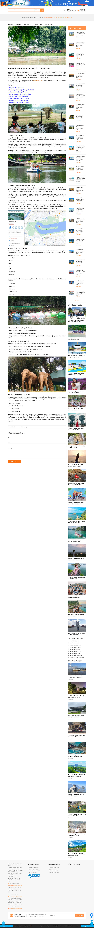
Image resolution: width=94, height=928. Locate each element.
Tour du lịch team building (75, 651)
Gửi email (80, 915)
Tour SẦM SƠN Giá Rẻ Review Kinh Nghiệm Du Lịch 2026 (80, 262)
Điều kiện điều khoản (33, 867)
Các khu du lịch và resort (75, 645)
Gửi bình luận (14, 461)
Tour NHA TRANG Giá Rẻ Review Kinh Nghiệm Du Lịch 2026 (80, 220)
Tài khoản (69, 9)
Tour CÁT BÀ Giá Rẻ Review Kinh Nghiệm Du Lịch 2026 (80, 168)
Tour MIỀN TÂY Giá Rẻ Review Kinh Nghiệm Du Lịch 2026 (80, 86)
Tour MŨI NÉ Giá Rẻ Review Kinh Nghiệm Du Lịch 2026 (80, 210)
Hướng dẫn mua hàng (54, 872)
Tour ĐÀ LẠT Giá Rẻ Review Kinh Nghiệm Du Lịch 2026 (80, 117)
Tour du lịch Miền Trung (75, 653)
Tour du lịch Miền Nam (75, 649)
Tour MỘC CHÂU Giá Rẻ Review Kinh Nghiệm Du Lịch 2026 (80, 34)
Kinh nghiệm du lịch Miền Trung (77, 657)
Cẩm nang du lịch (75, 661)
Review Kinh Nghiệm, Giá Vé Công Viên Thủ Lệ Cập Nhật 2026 (29, 68)
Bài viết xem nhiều (75, 305)
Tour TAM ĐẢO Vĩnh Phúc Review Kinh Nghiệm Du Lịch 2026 (80, 44)
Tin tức (76, 925)
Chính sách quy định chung (35, 869)
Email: (9, 442)
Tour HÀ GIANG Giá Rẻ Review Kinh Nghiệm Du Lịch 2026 (80, 75)
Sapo (31, 925)
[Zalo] (91, 919)
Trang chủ (41, 925)
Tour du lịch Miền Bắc (74, 641)
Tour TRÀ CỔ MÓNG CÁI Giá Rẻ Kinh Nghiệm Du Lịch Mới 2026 (80, 199)
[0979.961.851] (91, 923)
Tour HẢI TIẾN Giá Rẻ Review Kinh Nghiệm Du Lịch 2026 (80, 231)
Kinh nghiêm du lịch (58, 925)
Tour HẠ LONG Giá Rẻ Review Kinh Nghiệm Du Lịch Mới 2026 (80, 158)
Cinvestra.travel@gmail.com (15, 885)
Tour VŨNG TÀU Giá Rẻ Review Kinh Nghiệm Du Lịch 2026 (80, 272)
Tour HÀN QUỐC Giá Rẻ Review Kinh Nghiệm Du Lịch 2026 (80, 65)
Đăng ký (74, 10)
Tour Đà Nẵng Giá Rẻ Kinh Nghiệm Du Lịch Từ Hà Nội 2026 (80, 282)
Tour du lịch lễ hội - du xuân (76, 655)
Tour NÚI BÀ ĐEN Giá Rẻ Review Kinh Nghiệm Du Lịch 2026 (80, 96)
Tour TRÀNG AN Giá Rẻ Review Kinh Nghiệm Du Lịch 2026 (80, 293)
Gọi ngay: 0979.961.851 (87, 926)
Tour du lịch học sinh (74, 643)
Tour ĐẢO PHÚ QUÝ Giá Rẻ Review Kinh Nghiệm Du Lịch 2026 (80, 189)
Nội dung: (10, 448)
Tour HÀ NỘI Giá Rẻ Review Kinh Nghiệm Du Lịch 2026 (80, 127)
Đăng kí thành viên (33, 872)
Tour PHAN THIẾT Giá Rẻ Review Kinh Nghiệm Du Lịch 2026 (80, 251)
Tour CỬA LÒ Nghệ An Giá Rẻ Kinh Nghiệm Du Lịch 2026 (80, 241)
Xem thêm (77, 300)
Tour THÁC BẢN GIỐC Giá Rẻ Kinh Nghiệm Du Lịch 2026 (80, 55)
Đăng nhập (69, 10)
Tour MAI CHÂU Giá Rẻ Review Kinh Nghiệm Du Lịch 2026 (80, 106)
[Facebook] (91, 915)
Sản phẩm (48, 925)
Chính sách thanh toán (54, 867)
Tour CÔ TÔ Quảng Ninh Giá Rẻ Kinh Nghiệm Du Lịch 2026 (80, 148)
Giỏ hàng (82, 9)
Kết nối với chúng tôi (74, 864)
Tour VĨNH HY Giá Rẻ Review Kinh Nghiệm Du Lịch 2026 (80, 137)
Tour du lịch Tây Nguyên (75, 647)
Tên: (9, 437)
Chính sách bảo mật (53, 869)
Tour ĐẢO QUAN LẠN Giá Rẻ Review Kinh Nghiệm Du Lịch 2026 (80, 179)
